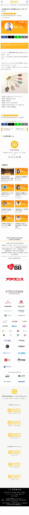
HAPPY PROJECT (7, 492)
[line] (14, 489)
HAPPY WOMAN (14, 150)
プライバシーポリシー (10, 494)
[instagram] (17, 157)
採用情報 (23, 492)
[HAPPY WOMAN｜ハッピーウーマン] (14, 2)
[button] (4, 37)
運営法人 (19, 492)
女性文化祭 (19, 15)
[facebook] (12, 157)
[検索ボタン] (2, 2)
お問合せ (16, 494)
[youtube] (20, 157)
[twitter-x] (15, 157)
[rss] (18, 489)
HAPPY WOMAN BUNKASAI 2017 (9, 13)
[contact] (20, 489)
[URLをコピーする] (24, 37)
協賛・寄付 (21, 494)
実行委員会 (14, 492)
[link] (9, 157)
